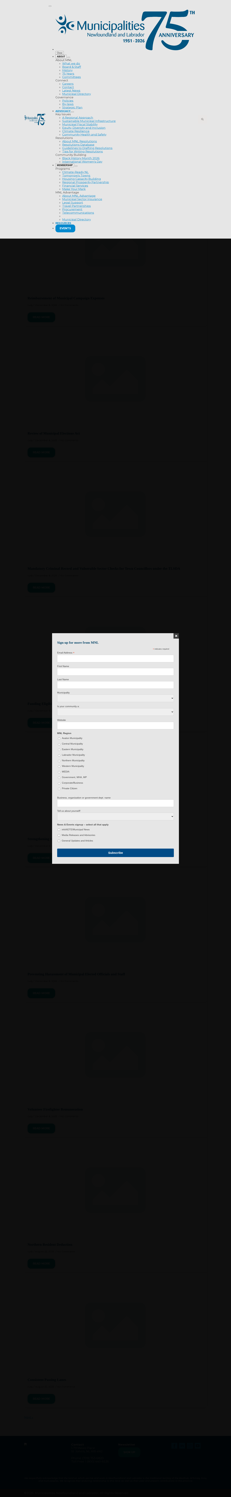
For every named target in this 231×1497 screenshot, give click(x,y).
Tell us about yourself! (68, 811)
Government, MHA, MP (74, 777)
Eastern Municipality (72, 749)
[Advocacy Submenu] (72, 111)
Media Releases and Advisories (78, 835)
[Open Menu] (50, 6)
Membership (65, 165)
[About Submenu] (68, 57)
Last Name (63, 679)
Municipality (63, 692)
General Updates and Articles (77, 840)
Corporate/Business (72, 782)
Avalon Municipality (72, 738)
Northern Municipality (73, 760)
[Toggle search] (202, 119)
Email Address (65, 652)
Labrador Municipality (73, 754)
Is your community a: (68, 706)
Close (59, 53)
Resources (63, 223)
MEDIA (65, 771)
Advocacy (63, 111)
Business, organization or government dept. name (84, 797)
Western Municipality (73, 766)
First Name (63, 666)
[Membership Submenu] (76, 166)
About (61, 56)
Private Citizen (69, 788)
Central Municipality (72, 743)
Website (61, 720)
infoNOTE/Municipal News (76, 829)
